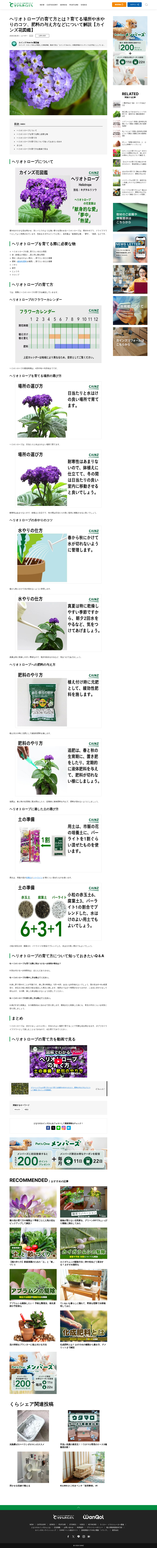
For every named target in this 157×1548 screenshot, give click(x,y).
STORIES (72, 1524)
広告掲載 (57, 1527)
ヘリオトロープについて (27, 130)
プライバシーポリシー (95, 1527)
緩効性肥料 (22, 261)
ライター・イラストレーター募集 (112, 1524)
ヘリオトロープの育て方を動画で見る (32, 149)
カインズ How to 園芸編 (29, 42)
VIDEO (84, 5)
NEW (42, 5)
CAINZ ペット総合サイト (68, 1530)
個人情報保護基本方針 (114, 1527)
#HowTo (17, 1109)
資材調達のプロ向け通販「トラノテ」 (95, 1530)
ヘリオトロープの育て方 (27, 138)
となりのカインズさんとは (40, 1527)
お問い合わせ (68, 1527)
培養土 (29, 877)
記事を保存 (42, 35)
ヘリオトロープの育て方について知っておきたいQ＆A (39, 141)
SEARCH (146, 4)
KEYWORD (92, 1524)
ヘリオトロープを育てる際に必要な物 (32, 134)
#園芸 (27, 1109)
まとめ (19, 145)
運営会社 (115, 1530)
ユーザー (24, 36)
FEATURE (73, 5)
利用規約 (80, 1527)
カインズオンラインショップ (45, 1530)
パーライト (38, 877)
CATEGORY (52, 5)
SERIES (63, 5)
